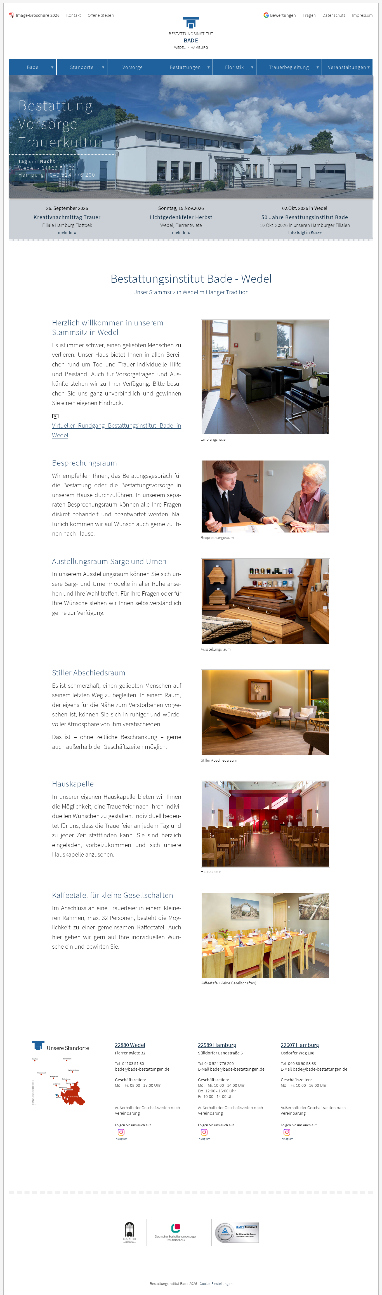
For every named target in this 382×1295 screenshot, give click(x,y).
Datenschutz (333, 15)
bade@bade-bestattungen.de (142, 1069)
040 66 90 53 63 (302, 1063)
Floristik (234, 67)
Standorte (82, 67)
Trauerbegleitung (289, 67)
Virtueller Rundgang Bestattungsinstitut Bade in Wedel (116, 430)
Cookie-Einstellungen (216, 1283)
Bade (33, 67)
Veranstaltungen (347, 67)
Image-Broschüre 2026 (38, 15)
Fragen (309, 15)
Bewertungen (283, 15)
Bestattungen (185, 67)
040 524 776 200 (73, 174)
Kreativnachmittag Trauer (67, 217)
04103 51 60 (58, 168)
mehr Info (67, 232)
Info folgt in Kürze (305, 232)
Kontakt (73, 15)
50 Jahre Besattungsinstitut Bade (304, 217)
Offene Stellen (101, 15)
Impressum (362, 15)
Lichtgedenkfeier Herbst (181, 217)
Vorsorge (132, 67)
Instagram (121, 1139)
